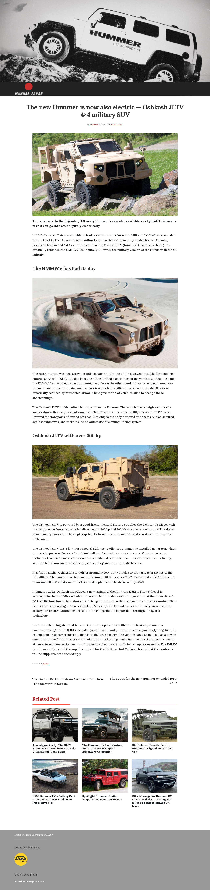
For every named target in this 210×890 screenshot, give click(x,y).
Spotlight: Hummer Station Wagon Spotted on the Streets (102, 797)
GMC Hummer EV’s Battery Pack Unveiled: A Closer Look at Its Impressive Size (54, 799)
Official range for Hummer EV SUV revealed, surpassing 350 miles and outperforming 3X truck (152, 801)
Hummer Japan (22, 834)
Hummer (94, 124)
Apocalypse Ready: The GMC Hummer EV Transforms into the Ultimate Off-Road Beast (54, 748)
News (46, 664)
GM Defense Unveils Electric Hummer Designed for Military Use (152, 748)
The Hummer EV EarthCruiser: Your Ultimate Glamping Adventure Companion (102, 748)
